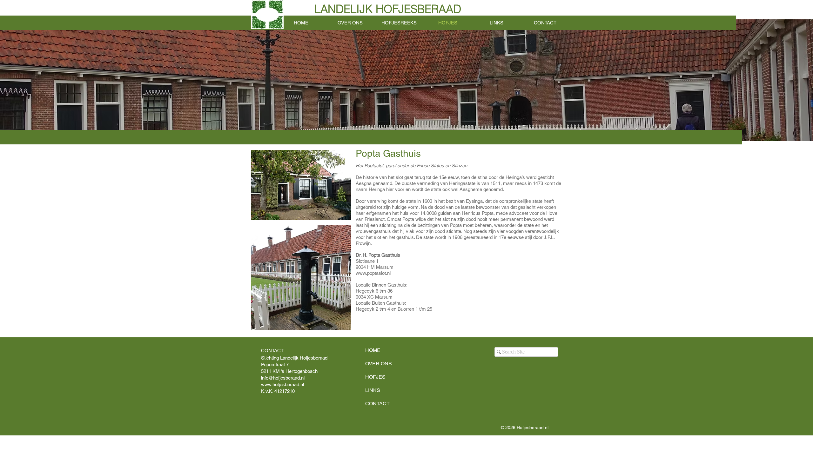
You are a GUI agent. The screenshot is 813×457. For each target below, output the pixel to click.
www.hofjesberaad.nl (282, 384)
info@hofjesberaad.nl (283, 378)
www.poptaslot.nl (373, 273)
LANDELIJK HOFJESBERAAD (387, 9)
